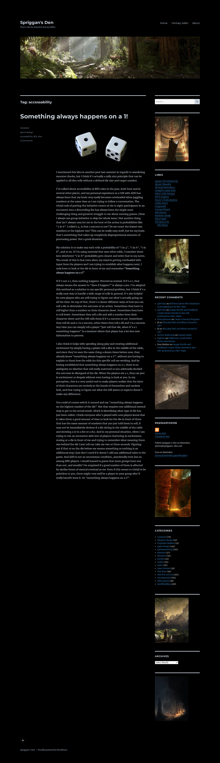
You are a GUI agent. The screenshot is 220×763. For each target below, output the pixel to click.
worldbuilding (164, 584)
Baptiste (161, 338)
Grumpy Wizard (162, 209)
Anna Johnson (164, 319)
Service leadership (166, 335)
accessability (26, 136)
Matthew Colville (163, 215)
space (160, 565)
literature (161, 556)
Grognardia (160, 206)
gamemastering (164, 549)
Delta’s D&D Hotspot (165, 193)
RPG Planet (162, 225)
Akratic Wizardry (163, 184)
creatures (161, 537)
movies (160, 559)
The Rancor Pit (162, 222)
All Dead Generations (165, 187)
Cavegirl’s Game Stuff (165, 190)
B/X (35, 136)
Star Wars (162, 571)
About (196, 23)
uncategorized (164, 578)
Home (163, 23)
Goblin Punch (161, 203)
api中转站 (161, 303)
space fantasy (163, 568)
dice (40, 136)
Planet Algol (160, 219)
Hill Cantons (161, 212)
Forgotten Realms (165, 543)
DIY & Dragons (162, 197)
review (160, 562)
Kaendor (161, 552)
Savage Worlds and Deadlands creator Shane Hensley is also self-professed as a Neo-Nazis (177, 313)
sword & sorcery (165, 574)
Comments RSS (162, 436)
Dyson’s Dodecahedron (166, 200)
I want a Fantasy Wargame (187, 319)
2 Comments (26, 140)
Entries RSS (160, 433)
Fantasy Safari (180, 23)
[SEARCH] (197, 101)
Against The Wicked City (166, 181)
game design (26, 132)
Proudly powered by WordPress (52, 750)
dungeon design (165, 540)
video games (163, 581)
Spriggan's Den (36, 22)
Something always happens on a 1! (74, 116)
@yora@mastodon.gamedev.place (171, 455)
